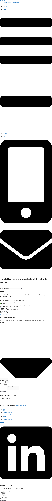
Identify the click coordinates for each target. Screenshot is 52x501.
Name (1, 492)
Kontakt (4, 9)
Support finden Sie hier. (21, 405)
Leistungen (5, 4)
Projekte (5, 6)
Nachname (2, 382)
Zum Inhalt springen (4, 0)
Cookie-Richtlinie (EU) (8, 412)
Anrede (1, 324)
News (4, 8)
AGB (4, 410)
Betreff (2, 498)
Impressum (5, 409)
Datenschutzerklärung (8, 407)
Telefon (2, 385)
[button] (26, 71)
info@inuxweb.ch (4, 402)
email (1, 495)
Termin (2, 497)
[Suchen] (21, 288)
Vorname (2, 380)
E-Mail (1, 383)
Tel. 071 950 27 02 (4, 401)
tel (1, 494)
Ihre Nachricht (3, 390)
